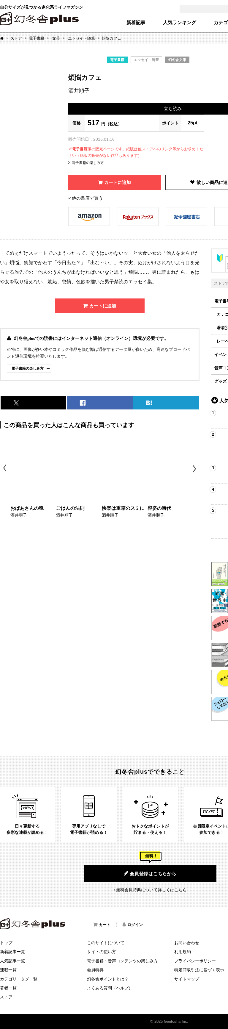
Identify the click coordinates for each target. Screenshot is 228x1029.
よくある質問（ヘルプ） (110, 988)
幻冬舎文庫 (177, 60)
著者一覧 (8, 988)
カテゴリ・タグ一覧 (18, 979)
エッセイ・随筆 (82, 38)
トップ (6, 942)
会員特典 (95, 969)
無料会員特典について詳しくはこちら (151, 889)
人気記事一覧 (12, 960)
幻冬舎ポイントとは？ (108, 979)
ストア (16, 38)
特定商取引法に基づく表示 (199, 969)
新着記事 (135, 22)
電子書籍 (36, 38)
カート (104, 924)
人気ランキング (179, 22)
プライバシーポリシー (195, 960)
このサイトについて (105, 942)
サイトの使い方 (101, 951)
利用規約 (182, 951)
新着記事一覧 (12, 951)
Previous (5, 469)
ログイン (135, 924)
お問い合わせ (186, 942)
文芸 (56, 38)
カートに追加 (117, 182)
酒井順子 (79, 91)
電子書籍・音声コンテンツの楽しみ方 (122, 960)
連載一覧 (8, 969)
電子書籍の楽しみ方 (88, 163)
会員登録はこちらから (153, 873)
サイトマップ (186, 979)
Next (195, 469)
